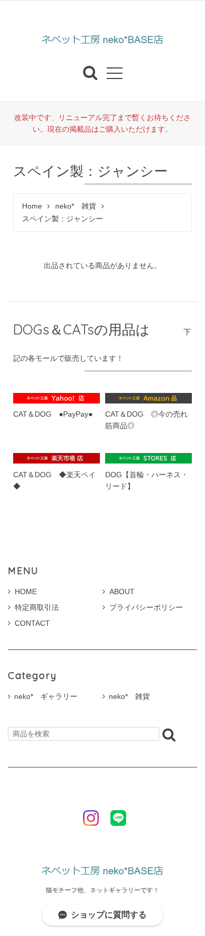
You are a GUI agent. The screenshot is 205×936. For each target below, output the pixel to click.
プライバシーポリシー (146, 607)
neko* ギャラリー (45, 696)
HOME (26, 591)
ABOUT (122, 591)
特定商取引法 (37, 607)
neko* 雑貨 (75, 206)
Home (32, 206)
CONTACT (32, 623)
